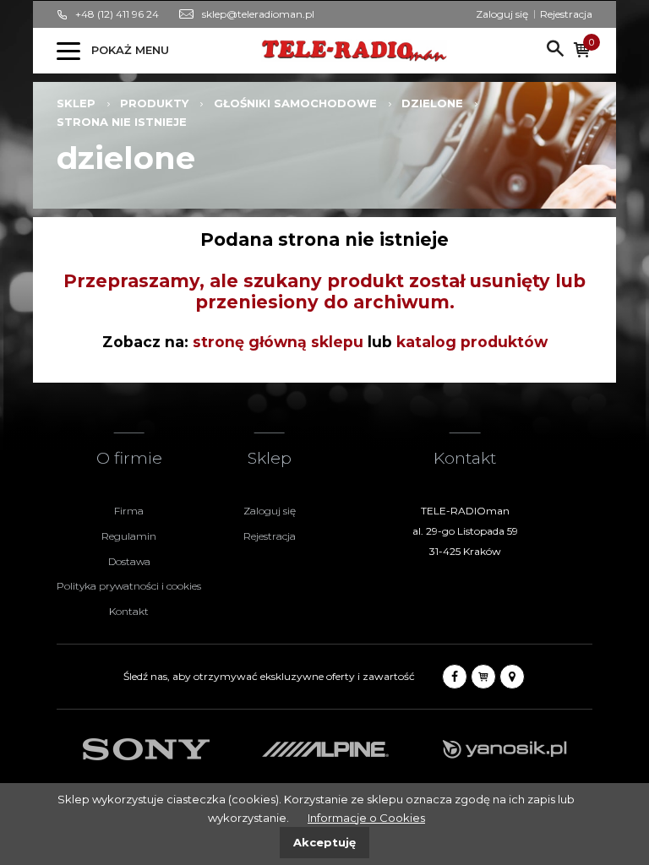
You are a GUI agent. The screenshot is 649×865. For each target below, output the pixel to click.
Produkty (154, 103)
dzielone (432, 103)
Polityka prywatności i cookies (129, 585)
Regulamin (128, 536)
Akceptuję (324, 842)
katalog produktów (472, 342)
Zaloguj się (502, 14)
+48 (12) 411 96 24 (117, 14)
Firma (129, 510)
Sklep (76, 103)
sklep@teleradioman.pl (258, 14)
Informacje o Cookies (366, 817)
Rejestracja (566, 14)
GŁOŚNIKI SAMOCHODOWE (295, 103)
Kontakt (129, 611)
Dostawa (129, 561)
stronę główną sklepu (278, 342)
